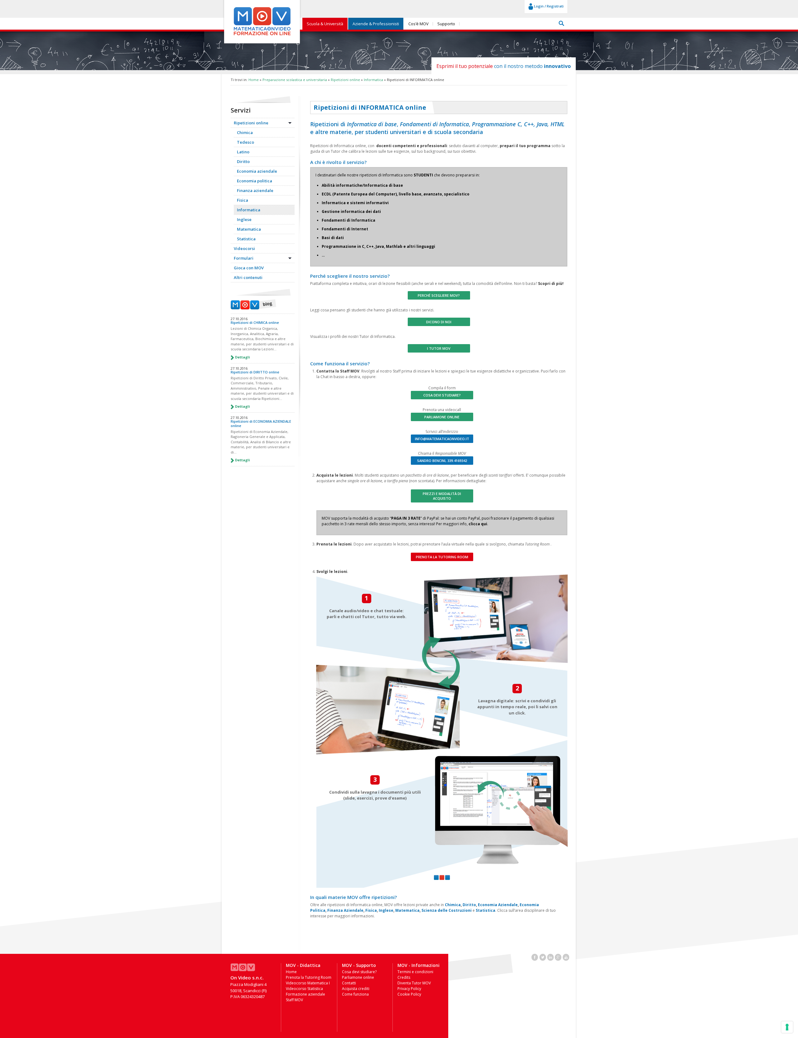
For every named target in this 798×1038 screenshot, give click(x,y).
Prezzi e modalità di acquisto (442, 496)
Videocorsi (244, 248)
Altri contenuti (248, 277)
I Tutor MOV (438, 348)
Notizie (253, 304)
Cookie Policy (409, 994)
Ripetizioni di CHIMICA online (255, 322)
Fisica (242, 200)
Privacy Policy (409, 988)
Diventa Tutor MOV (414, 983)
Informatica (373, 79)
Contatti (349, 983)
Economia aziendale (257, 171)
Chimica (245, 132)
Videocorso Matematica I (308, 983)
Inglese (244, 219)
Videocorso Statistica (304, 988)
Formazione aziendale (305, 994)
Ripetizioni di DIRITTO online (255, 372)
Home (253, 79)
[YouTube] (566, 957)
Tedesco (245, 142)
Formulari (243, 258)
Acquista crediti (355, 988)
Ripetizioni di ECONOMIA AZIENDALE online (261, 423)
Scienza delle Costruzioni (446, 910)
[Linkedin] (550, 957)
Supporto (446, 23)
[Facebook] (534, 957)
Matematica (249, 229)
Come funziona (355, 994)
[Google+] (558, 957)
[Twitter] (542, 957)
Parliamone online (441, 417)
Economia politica (254, 181)
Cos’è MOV (418, 23)
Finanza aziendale (255, 190)
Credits (403, 977)
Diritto (243, 161)
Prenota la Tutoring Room (442, 557)
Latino (243, 152)
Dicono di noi (438, 322)
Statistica (246, 239)
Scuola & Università (325, 23)
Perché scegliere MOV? (439, 295)
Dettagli (242, 357)
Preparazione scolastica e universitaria (294, 79)
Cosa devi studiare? (442, 395)
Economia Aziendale (498, 904)
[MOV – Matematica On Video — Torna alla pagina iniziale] (262, 35)
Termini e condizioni (415, 971)
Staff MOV (294, 999)
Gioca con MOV (249, 268)
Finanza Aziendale (345, 910)
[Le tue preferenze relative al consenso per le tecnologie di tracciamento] (787, 1027)
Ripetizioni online (345, 79)
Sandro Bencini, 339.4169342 (442, 460)
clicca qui (478, 523)
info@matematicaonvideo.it (442, 438)
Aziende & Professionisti (376, 23)
